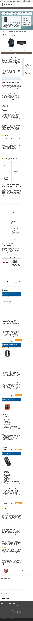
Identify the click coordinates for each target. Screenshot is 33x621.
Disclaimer (18, 618)
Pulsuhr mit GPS (12, 612)
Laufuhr (11, 608)
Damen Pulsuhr (12, 605)
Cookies (8, 0)
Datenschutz (23, 618)
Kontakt (3, 606)
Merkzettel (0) (13, 35)
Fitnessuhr (11, 606)
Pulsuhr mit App (12, 609)
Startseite (3, 605)
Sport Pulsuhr (19, 614)
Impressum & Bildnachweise (12, 618)
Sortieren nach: (4, 34)
